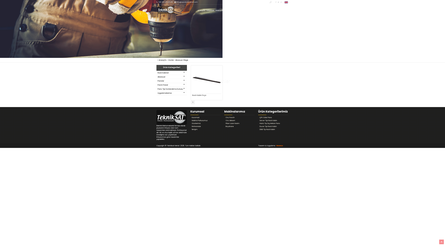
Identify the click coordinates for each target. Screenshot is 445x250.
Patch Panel (163, 85)
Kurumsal (210, 10)
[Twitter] (278, 2)
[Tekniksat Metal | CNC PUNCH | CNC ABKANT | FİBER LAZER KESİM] (166, 10)
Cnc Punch (230, 117)
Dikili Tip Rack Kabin (267, 129)
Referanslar (276, 10)
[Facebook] (276, 2)
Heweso (279, 145)
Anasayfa (201, 10)
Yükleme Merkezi (263, 10)
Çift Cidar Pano (266, 117)
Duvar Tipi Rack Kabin (268, 126)
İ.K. (254, 10)
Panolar (161, 81)
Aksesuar (161, 77)
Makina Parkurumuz (223, 10)
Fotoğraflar (247, 10)
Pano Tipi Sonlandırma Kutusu (170, 89)
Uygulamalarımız (165, 93)
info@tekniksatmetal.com (187, 2)
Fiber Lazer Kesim (232, 123)
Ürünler (171, 60)
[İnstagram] (281, 2)
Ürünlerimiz (237, 10)
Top (441, 242)
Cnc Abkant (230, 120)
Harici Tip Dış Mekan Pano (270, 123)
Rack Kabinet (163, 73)
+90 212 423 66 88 (165, 2)
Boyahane (230, 126)
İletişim (285, 10)
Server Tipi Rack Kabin (268, 120)
